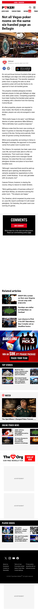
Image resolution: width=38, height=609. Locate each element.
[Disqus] (19, 260)
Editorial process (30, 568)
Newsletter (6, 570)
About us (5, 564)
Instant (27, 11)
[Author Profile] (4, 62)
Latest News (5, 11)
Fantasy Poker (16, 11)
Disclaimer (6, 566)
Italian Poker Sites (19, 568)
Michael (10, 61)
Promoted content (19, 566)
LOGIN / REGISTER (19, 2)
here (29, 233)
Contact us (6, 568)
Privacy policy (30, 564)
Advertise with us (30, 566)
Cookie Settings (18, 570)
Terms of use (17, 564)
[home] (7, 7)
